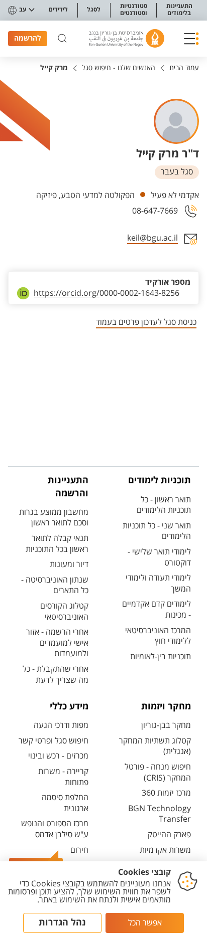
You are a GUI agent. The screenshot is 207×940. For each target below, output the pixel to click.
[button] (191, 39)
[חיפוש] (62, 39)
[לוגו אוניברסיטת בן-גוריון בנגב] (126, 38)
